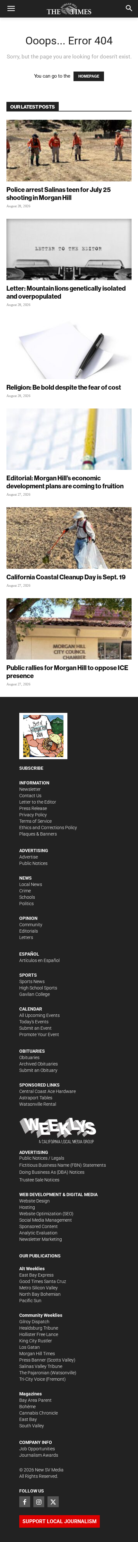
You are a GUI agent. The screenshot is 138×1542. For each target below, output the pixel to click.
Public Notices (33, 863)
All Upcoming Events (39, 1015)
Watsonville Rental (37, 1104)
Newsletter (30, 789)
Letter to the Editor (37, 802)
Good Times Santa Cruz (42, 1281)
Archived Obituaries (38, 1063)
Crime (25, 890)
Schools (27, 897)
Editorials (28, 931)
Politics (26, 903)
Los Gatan (29, 1347)
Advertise (28, 856)
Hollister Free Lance (38, 1334)
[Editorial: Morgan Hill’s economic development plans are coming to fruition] (69, 439)
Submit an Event (35, 1028)
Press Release (33, 808)
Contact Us (30, 795)
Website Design (34, 1200)
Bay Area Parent (35, 1400)
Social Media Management (45, 1220)
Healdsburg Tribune (38, 1328)
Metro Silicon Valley (38, 1287)
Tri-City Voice (32, 1379)
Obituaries (29, 1057)
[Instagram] (38, 1501)
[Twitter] (52, 1501)
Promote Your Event (39, 1034)
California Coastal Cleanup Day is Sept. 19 (65, 577)
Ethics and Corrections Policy (48, 827)
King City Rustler (35, 1340)
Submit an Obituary (38, 1070)
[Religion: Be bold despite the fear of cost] (69, 348)
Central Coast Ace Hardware (47, 1091)
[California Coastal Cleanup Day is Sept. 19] (69, 538)
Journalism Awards (38, 1455)
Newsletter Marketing (40, 1239)
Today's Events (33, 1021)
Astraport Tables (35, 1097)
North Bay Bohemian (40, 1294)
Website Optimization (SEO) (46, 1213)
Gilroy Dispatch (34, 1321)
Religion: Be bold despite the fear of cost (63, 387)
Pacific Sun (30, 1300)
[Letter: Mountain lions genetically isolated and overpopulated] (69, 249)
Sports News (32, 981)
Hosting (27, 1207)
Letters (26, 937)
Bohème (27, 1406)
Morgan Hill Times (37, 1353)
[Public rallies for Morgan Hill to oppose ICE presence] (69, 629)
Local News (30, 884)
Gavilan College (34, 994)
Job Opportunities (37, 1448)
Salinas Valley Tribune (40, 1366)
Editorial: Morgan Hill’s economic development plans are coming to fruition (65, 482)
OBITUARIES (32, 1051)
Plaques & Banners (38, 833)
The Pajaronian (34, 1372)
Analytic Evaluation (38, 1232)
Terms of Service (35, 821)
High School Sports (38, 987)
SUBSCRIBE (31, 768)
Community (30, 924)
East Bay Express (36, 1275)
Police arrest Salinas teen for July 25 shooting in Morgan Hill (58, 194)
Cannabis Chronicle (38, 1413)
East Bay (28, 1419)
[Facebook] (24, 1501)
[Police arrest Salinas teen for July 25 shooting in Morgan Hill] (69, 150)
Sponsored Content (38, 1226)
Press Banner (32, 1360)
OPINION (28, 918)
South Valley (31, 1425)
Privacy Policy (33, 814)
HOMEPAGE (88, 76)
